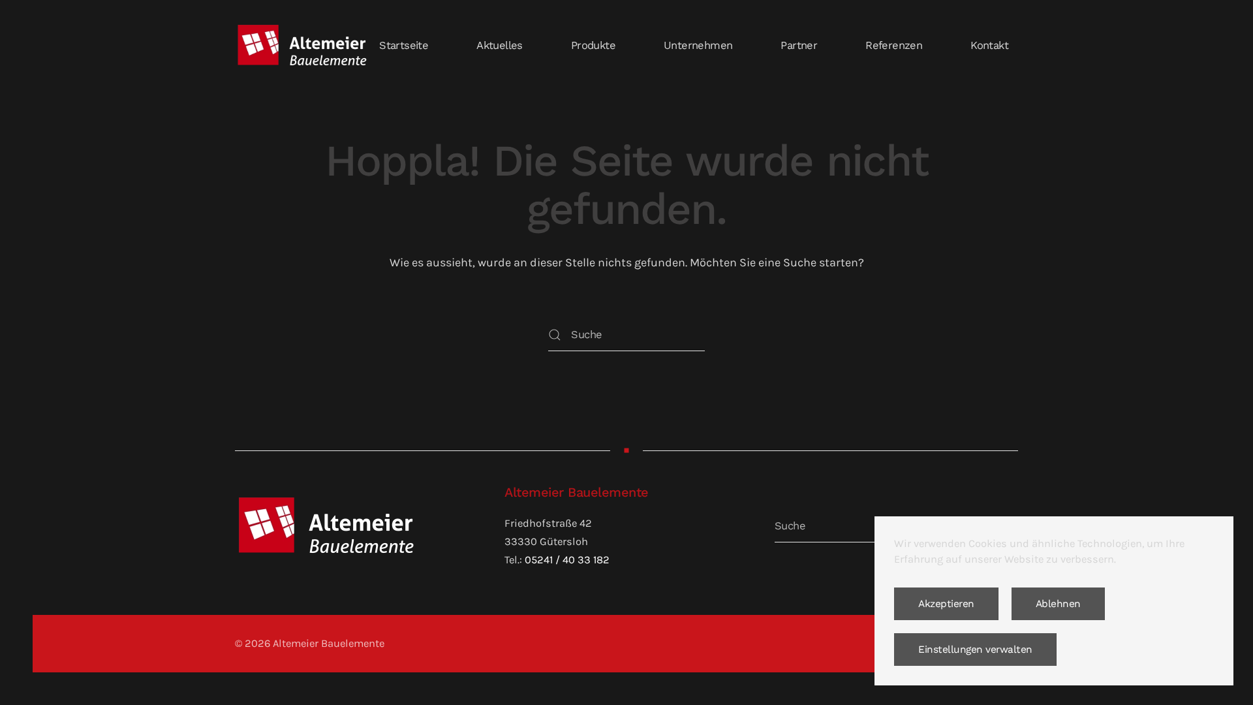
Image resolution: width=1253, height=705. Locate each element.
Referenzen (893, 45)
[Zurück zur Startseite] (302, 45)
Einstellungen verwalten (975, 649)
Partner (799, 45)
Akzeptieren (946, 604)
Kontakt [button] (989, 45)
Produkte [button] (593, 45)
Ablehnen (1058, 604)
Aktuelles (499, 45)
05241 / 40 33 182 (567, 560)
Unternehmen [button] (698, 45)
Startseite (403, 45)
